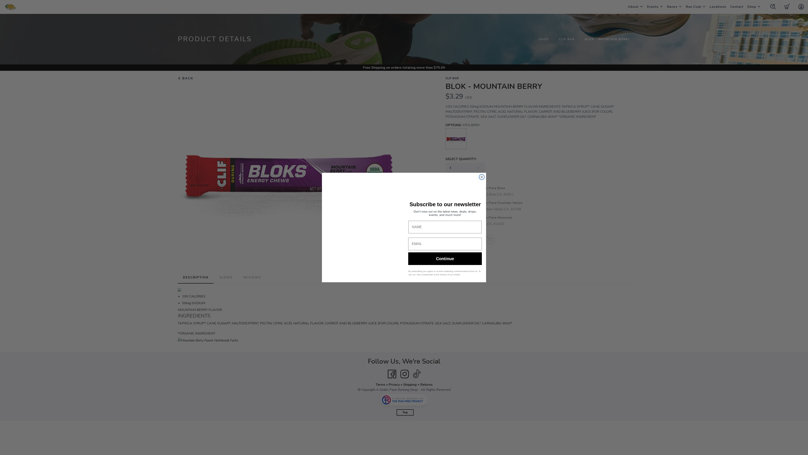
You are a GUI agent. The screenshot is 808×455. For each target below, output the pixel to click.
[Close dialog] (481, 177)
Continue (445, 258)
